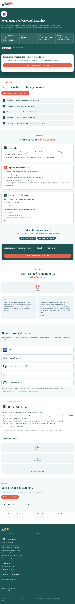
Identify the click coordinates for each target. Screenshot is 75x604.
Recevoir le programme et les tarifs (37, 65)
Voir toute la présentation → (10, 434)
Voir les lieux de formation (63, 39)
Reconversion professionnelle (10, 545)
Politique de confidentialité (53, 598)
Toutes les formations (14, 513)
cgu (43, 598)
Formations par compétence (10, 574)
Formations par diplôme (8, 577)
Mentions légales (36, 598)
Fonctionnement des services (39, 601)
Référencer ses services (8, 588)
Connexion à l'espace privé (9, 591)
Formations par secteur (8, 569)
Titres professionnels (28, 513)
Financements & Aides (8, 553)
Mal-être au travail (7, 542)
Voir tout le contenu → (11, 221)
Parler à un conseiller (10, 497)
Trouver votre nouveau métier (10, 547)
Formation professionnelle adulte (11, 550)
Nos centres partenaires (8, 579)
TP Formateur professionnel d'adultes (44, 513)
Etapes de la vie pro (7, 558)
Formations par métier (8, 572)
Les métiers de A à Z (7, 566)
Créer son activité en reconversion (11, 555)
